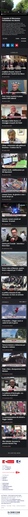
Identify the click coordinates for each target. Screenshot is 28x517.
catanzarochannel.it (7, 489)
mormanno (23, 38)
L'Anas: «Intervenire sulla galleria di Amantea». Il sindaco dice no (14, 146)
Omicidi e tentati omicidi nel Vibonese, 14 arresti (11, 220)
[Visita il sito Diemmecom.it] (14, 515)
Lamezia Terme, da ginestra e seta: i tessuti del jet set (14, 195)
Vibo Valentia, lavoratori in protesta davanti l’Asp (11, 442)
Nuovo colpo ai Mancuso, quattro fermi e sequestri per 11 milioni (13, 269)
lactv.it (4, 478)
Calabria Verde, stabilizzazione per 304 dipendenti (13, 171)
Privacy (13, 505)
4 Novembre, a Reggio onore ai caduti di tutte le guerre (12, 322)
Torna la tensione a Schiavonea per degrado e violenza (13, 346)
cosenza (17, 38)
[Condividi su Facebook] (3, 46)
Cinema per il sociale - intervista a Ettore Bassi (13, 244)
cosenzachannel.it (7, 486)
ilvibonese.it (5, 488)
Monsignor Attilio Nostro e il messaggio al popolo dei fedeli (12, 122)
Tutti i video (22, 301)
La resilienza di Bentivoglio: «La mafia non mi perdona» (12, 394)
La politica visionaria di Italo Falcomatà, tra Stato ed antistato (13, 293)
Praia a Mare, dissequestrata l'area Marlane (13, 370)
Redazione (3, 505)
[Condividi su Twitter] (8, 46)
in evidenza (23, 41)
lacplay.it (4, 477)
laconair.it (5, 480)
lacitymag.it (5, 483)
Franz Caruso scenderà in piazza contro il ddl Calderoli (12, 97)
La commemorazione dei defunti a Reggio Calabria (13, 418)
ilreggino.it (5, 485)
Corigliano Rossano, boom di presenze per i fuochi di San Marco (13, 73)
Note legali (9, 505)
